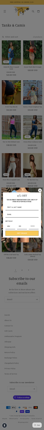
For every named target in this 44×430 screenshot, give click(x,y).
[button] (4, 425)
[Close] (40, 190)
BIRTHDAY (9, 221)
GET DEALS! (22, 233)
